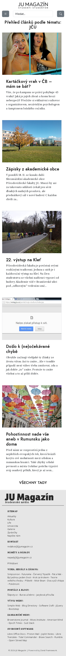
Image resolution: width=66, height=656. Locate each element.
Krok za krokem (41, 577)
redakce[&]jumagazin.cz (20, 546)
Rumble (58, 637)
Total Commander (28, 637)
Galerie (11, 529)
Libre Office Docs (16, 633)
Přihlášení (12, 563)
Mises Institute (37, 619)
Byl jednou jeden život (19, 577)
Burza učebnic (27, 594)
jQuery (59, 605)
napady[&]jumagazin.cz (19, 557)
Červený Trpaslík (41, 574)
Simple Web (13, 605)
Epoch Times (15, 622)
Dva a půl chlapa (55, 580)
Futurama (26, 574)
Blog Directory (29, 605)
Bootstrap (14, 608)
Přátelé (28, 580)
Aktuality (11, 516)
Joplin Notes (47, 633)
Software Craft (46, 605)
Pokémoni (14, 583)
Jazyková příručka (45, 594)
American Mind (55, 619)
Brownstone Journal (17, 619)
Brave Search (46, 637)
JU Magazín (21, 650)
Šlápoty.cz (12, 594)
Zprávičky (12, 532)
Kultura (11, 519)
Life (9, 522)
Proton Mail (33, 633)
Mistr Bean (40, 580)
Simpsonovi (13, 574)
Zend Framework (48, 650)
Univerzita (12, 525)
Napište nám (13, 535)
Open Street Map (18, 640)
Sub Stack (29, 622)
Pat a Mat (56, 574)
